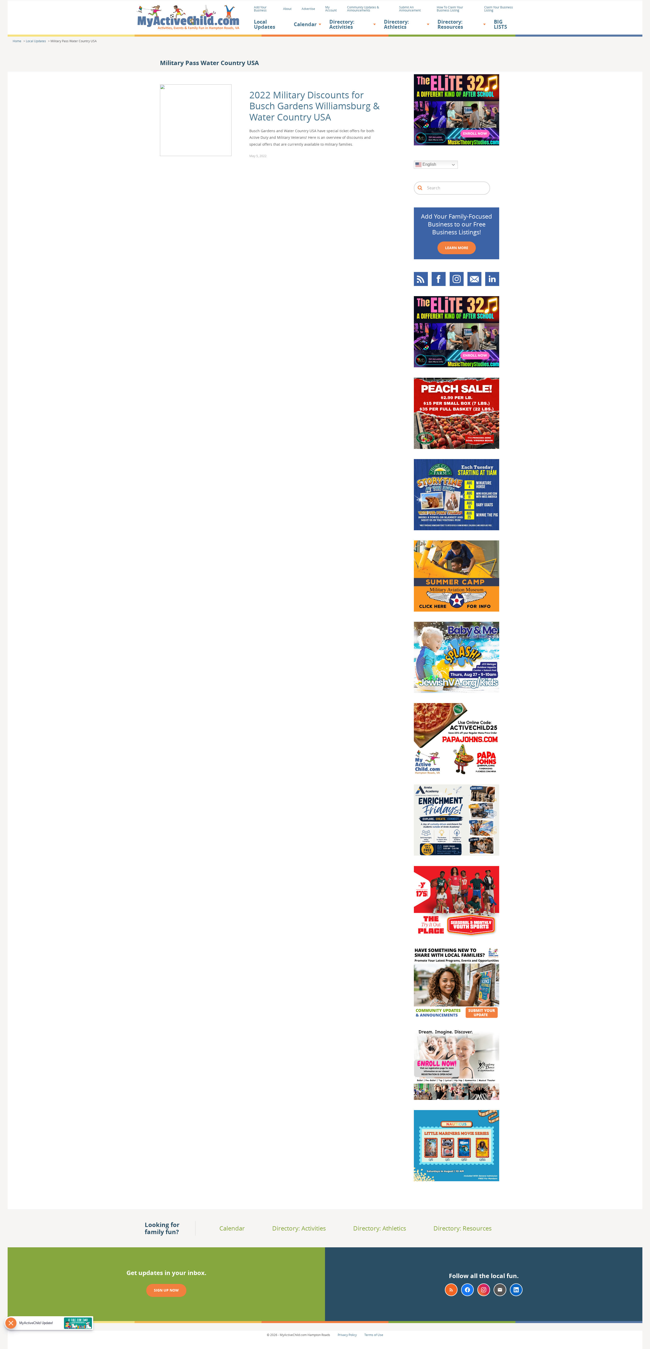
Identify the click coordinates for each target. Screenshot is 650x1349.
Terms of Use (373, 1335)
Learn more (456, 247)
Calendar (305, 24)
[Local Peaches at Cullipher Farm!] (456, 447)
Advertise (308, 9)
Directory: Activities (341, 24)
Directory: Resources (450, 24)
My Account (331, 8)
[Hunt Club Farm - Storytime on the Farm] (456, 528)
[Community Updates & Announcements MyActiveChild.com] (456, 1017)
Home (17, 41)
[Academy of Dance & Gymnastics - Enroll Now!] (456, 1098)
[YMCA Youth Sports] (456, 935)
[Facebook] (467, 1289)
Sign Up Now (166, 1290)
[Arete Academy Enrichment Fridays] (456, 854)
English (428, 164)
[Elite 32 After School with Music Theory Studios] (456, 144)
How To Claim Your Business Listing (450, 8)
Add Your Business (260, 8)
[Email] (500, 1289)
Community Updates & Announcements (363, 8)
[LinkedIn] (516, 1289)
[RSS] (451, 1289)
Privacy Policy (347, 1335)
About (287, 9)
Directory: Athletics (396, 24)
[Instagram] (483, 1289)
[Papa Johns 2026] (456, 772)
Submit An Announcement (410, 8)
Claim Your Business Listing (498, 8)
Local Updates (264, 24)
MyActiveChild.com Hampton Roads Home (188, 17)
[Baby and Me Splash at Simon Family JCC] (456, 691)
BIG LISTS (500, 24)
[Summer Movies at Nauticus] (456, 1179)
